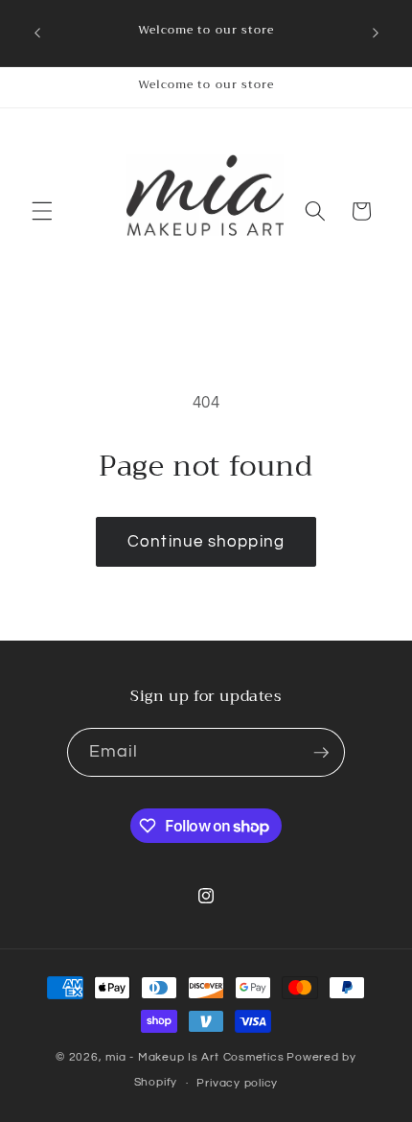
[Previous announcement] (37, 33)
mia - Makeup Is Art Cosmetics (194, 1057)
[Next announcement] (376, 33)
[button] (42, 211)
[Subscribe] (321, 753)
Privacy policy (237, 1083)
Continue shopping (206, 541)
